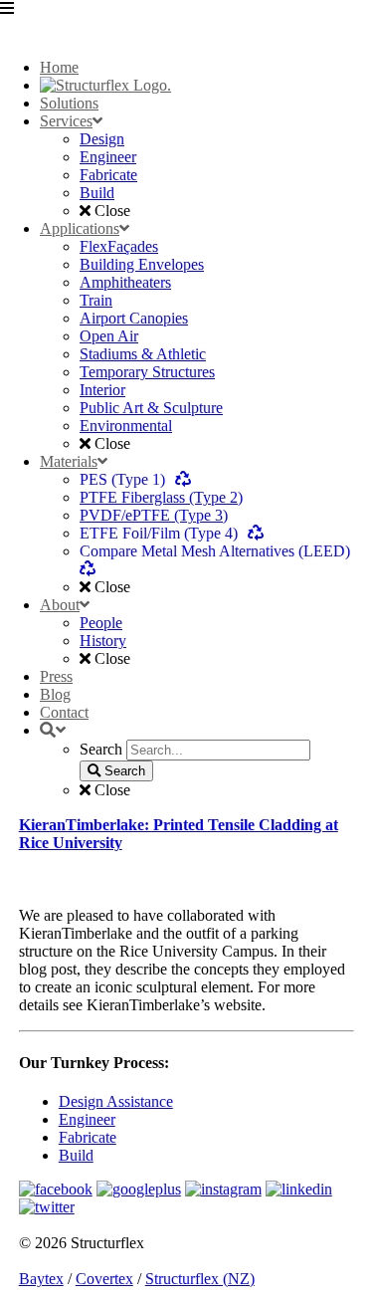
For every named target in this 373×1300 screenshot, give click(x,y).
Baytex (41, 1278)
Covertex (104, 1278)
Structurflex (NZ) (200, 1278)
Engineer (87, 1119)
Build (76, 1155)
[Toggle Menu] (186, 21)
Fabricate (87, 1137)
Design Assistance (116, 1101)
